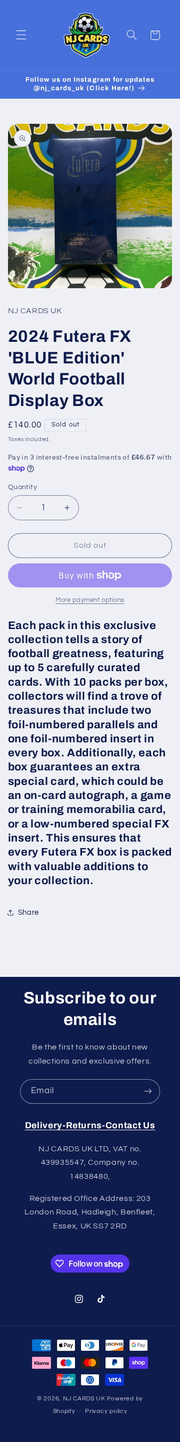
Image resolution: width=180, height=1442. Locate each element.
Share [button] (28, 912)
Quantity (22, 487)
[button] (21, 35)
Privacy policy (106, 1411)
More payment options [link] (90, 600)
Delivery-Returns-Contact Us (90, 1125)
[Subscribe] (148, 1091)
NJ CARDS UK (84, 1398)
